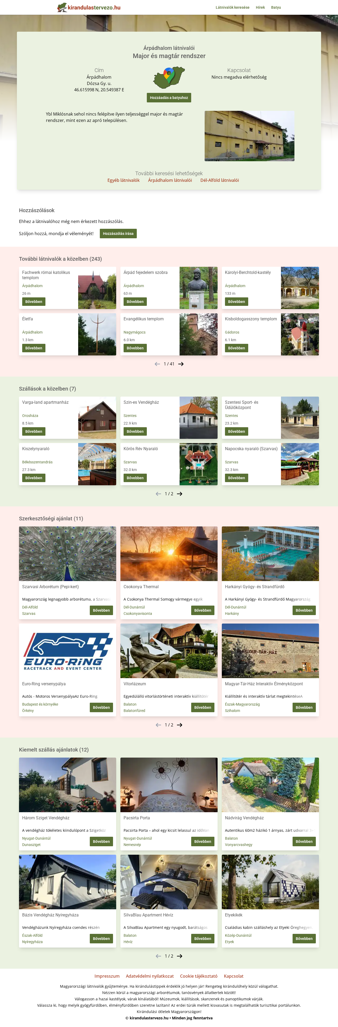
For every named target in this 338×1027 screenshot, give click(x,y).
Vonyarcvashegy (238, 845)
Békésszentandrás (37, 462)
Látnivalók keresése (233, 7)
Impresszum (107, 976)
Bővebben (33, 301)
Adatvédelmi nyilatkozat (150, 976)
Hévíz (128, 942)
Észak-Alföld (32, 935)
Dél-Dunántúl (134, 607)
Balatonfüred (134, 711)
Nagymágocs (134, 332)
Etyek (229, 942)
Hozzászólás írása (118, 233)
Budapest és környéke (40, 704)
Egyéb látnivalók (123, 180)
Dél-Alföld (30, 607)
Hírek (260, 7)
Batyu (276, 7)
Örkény (28, 711)
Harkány (232, 613)
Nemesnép (132, 845)
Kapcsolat (233, 976)
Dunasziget (31, 845)
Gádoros (232, 332)
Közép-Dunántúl (238, 935)
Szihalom (232, 711)
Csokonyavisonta (138, 613)
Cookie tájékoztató (199, 976)
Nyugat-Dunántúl (36, 838)
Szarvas (130, 462)
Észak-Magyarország (242, 704)
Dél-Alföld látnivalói (219, 180)
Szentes (130, 415)
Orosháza (30, 415)
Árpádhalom (32, 286)
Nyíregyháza (32, 942)
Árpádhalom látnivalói (170, 180)
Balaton (130, 704)
